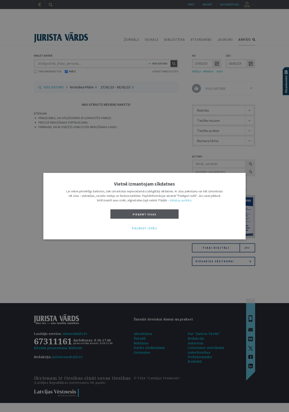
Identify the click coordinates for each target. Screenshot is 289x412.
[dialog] (144, 206)
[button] (144, 228)
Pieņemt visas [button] (144, 214)
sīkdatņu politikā (180, 200)
